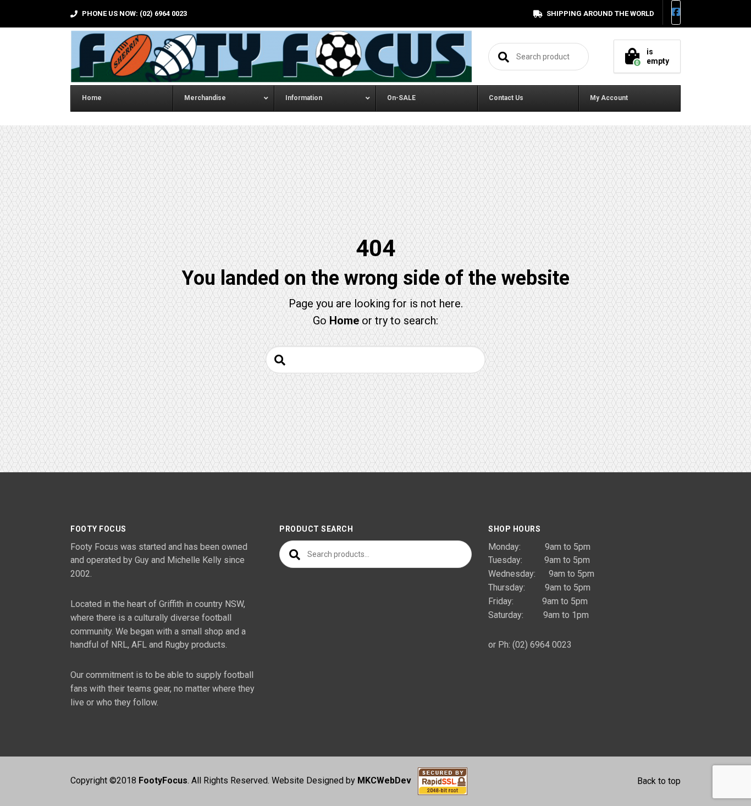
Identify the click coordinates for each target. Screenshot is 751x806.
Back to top (659, 781)
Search (502, 56)
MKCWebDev (387, 781)
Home (344, 320)
